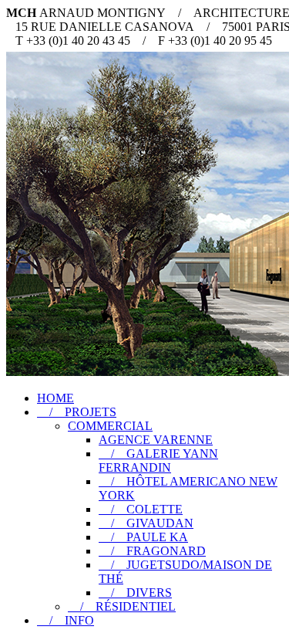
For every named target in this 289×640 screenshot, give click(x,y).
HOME (55, 398)
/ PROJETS (76, 411)
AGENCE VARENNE (156, 439)
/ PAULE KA (143, 536)
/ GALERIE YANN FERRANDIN (158, 460)
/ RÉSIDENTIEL (122, 606)
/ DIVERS (135, 592)
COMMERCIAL (110, 425)
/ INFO (65, 620)
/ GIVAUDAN (146, 523)
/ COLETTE (141, 509)
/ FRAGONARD (152, 550)
